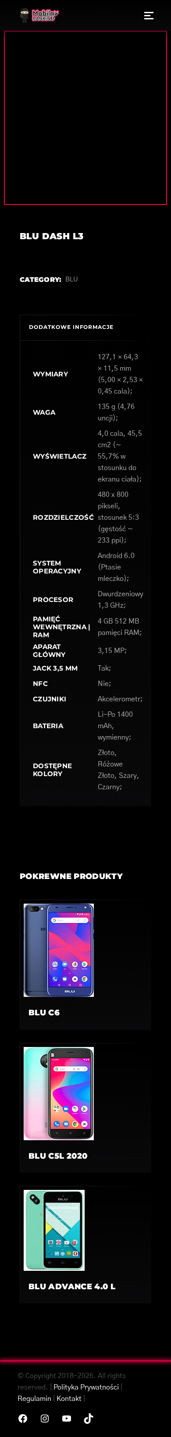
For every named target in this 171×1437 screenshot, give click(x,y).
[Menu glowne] (148, 15)
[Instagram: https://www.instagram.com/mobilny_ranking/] (44, 1418)
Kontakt (69, 1398)
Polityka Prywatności (86, 1387)
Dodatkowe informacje (71, 327)
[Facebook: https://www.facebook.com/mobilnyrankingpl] (23, 1418)
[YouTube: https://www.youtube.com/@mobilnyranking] (66, 1418)
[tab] (85, 327)
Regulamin (34, 1398)
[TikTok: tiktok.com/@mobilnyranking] (88, 1418)
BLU (71, 279)
